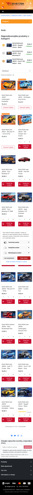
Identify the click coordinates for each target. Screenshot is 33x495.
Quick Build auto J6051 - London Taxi (23, 289)
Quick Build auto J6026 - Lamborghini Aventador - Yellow (8, 405)
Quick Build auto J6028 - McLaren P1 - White (8, 289)
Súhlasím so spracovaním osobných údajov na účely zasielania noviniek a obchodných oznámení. (17, 451)
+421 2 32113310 (23, 486)
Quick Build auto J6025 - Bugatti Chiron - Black (17, 45)
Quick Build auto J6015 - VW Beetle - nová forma (24, 97)
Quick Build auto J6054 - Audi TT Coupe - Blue (7, 366)
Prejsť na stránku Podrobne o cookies (16, 261)
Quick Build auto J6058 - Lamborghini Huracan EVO (23, 327)
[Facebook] (11, 435)
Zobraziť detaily (8, 107)
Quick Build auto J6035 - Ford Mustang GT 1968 (7, 209)
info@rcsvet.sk (11, 486)
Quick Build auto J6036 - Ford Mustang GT (17, 53)
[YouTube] (14, 435)
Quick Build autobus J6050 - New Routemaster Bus (8, 326)
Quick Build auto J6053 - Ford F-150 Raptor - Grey (18, 61)
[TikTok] (21, 435)
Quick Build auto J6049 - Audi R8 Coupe (23, 171)
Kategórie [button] (5, 21)
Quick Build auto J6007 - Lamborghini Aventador (7, 98)
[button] (27, 3)
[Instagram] (18, 435)
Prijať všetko (24, 258)
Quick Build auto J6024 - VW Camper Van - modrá (23, 133)
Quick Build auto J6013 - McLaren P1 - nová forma (8, 132)
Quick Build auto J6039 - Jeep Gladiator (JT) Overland (23, 210)
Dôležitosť (5, 71)
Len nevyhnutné (9, 258)
